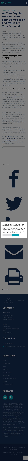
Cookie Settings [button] (7, 235)
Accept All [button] (15, 235)
